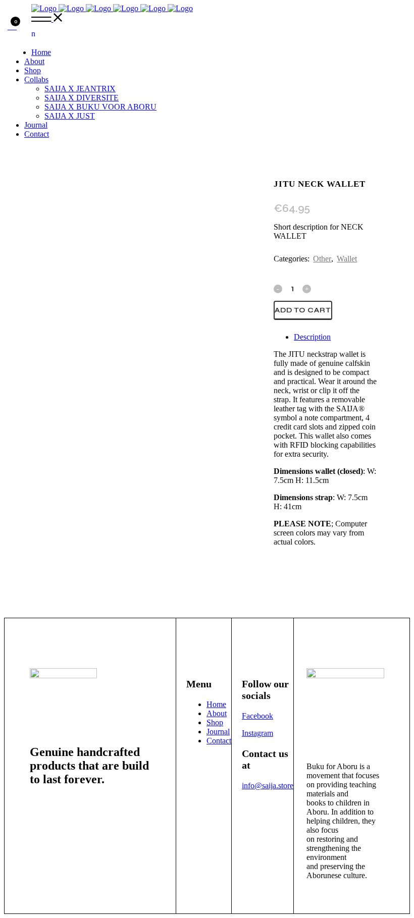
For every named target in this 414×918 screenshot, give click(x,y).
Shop (214, 722)
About (216, 713)
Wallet (347, 258)
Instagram (257, 733)
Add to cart (303, 310)
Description (312, 337)
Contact (218, 740)
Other (322, 258)
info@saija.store (267, 785)
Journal (218, 731)
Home (216, 704)
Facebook (257, 716)
